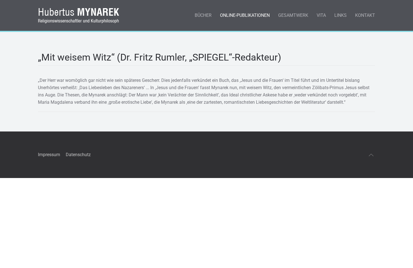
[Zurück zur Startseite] (80, 15)
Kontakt (365, 15)
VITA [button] (321, 15)
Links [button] (340, 15)
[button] (371, 155)
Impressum (49, 154)
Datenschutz (78, 154)
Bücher (203, 15)
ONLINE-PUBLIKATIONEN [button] (245, 15)
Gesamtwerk (293, 15)
